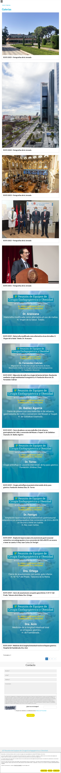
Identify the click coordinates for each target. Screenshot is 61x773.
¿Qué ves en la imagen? (32, 706)
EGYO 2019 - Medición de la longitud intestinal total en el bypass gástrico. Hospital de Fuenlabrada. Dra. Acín (29, 647)
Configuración (56, 770)
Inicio (3, 5)
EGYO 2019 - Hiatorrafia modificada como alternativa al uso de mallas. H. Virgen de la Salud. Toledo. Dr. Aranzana (29, 337)
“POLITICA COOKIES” (18, 765)
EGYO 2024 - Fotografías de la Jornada (17, 150)
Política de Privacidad (41, 710)
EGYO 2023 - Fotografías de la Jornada (17, 195)
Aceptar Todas (44, 770)
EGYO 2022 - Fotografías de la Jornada (17, 240)
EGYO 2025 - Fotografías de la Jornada (17, 57)
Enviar (30, 715)
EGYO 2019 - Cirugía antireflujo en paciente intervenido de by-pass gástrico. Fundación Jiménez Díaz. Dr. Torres (27, 486)
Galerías (8, 5)
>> (55, 658)
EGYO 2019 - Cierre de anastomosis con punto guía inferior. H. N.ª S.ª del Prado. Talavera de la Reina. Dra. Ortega (28, 594)
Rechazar (50, 770)
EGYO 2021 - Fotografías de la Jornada (17, 286)
